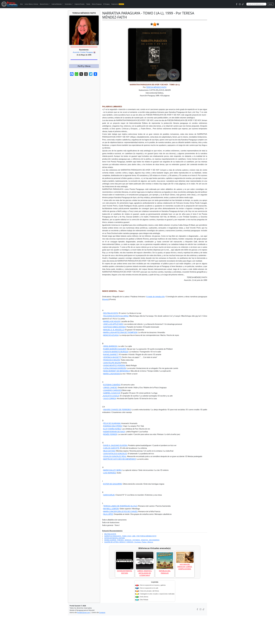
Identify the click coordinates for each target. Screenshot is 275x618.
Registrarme (117, 4)
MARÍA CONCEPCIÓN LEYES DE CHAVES (120, 511)
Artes (21, 4)
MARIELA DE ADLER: (111, 321)
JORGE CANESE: (110, 387)
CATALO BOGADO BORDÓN (114, 368)
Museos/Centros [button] (44, 4)
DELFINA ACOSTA (110, 313)
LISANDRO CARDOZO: (112, 390)
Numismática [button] (68, 4)
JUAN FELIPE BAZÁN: (112, 363)
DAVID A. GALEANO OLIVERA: (115, 445)
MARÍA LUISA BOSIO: (111, 374)
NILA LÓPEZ (108, 514)
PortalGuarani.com (83, 612)
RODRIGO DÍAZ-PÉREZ (112, 426)
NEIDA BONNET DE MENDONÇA (116, 371)
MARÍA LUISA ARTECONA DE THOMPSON (120, 332)
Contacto (102, 612)
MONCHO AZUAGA (111, 335)
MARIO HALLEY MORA (112, 470)
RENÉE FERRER (110, 434)
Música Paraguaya (97, 4)
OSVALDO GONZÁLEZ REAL (114, 456)
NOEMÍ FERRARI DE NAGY (114, 432)
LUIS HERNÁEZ (109, 473)
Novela (105, 299)
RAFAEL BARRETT (110, 354)
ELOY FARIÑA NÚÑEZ (112, 429)
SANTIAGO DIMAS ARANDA (114, 327)
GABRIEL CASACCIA (111, 393)
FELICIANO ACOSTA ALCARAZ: (116, 316)
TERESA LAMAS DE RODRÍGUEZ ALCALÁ (120, 506)
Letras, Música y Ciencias (31, 4)
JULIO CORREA (109, 398)
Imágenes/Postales (80, 4)
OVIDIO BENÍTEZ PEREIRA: (114, 365)
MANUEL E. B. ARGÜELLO (113, 330)
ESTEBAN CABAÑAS (111, 385)
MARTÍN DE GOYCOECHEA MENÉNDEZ (119, 459)
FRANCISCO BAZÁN (111, 360)
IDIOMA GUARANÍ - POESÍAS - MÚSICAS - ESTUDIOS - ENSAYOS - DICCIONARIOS (131, 540)
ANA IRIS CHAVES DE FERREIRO (117, 410)
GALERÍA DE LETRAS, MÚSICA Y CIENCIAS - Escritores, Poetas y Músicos (128, 542)
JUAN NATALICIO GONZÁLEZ (115, 454)
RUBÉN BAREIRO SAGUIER (114, 349)
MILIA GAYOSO (109, 451)
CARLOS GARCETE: (111, 448)
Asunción (76, 52)
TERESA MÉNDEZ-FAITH (156, 87)
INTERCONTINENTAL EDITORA (114, 538)
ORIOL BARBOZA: (110, 346)
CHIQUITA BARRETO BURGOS (115, 352)
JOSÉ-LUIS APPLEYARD (113, 324)
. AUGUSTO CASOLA (110, 396)
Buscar (270, 4)
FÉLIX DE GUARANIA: (112, 423)
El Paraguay (106, 4)
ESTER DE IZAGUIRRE (112, 484)
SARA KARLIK (109, 495)
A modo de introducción (155, 297)
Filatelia (88, 4)
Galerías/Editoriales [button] (57, 4)
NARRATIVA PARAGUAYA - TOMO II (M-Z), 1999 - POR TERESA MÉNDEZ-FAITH (130, 536)
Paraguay (89, 52)
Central (82, 52)
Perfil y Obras (84, 66)
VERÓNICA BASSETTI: (112, 357)
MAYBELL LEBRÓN (111, 509)
